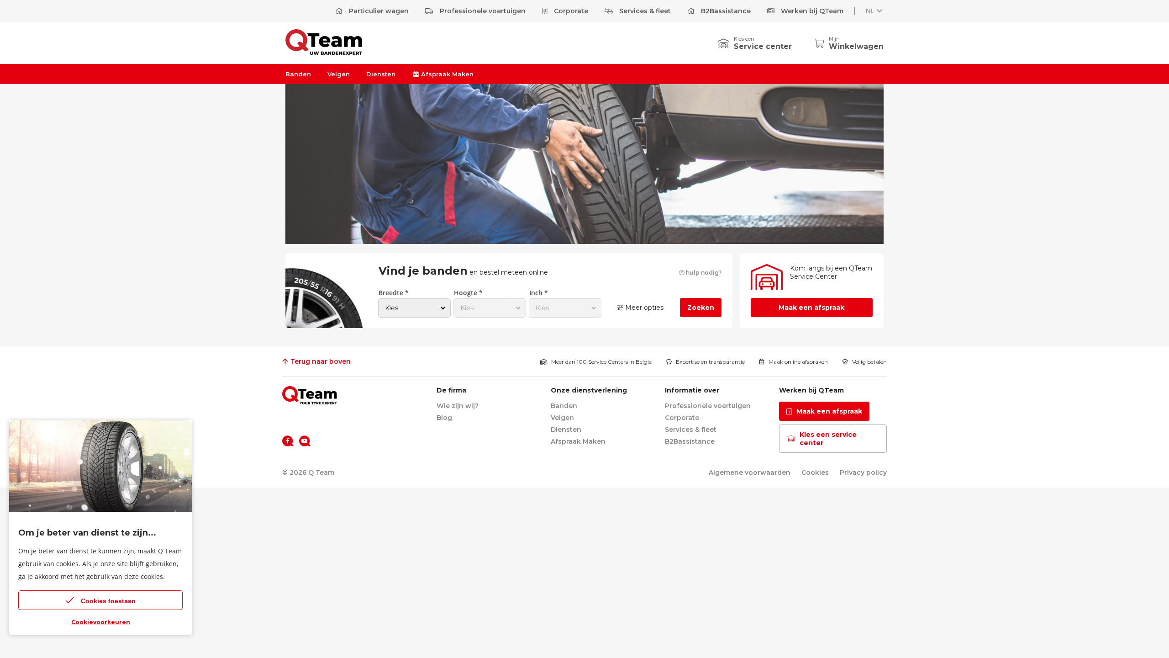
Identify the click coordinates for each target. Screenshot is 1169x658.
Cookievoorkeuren (100, 622)
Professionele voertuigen (482, 11)
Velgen (338, 74)
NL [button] (870, 11)
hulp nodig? (703, 272)
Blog (444, 418)
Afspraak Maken (446, 74)
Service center (763, 46)
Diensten (380, 74)
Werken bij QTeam (811, 11)
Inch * (538, 292)
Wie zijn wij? (458, 406)
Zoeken (700, 307)
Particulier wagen (378, 11)
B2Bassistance (725, 11)
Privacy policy (863, 472)
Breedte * (394, 292)
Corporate (570, 11)
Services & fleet (644, 11)
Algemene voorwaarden (749, 472)
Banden (298, 74)
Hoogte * (468, 292)
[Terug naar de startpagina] (309, 395)
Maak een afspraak (811, 307)
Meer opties (643, 307)
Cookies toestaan (108, 601)
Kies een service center (828, 438)
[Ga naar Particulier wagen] (323, 52)
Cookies (815, 472)
